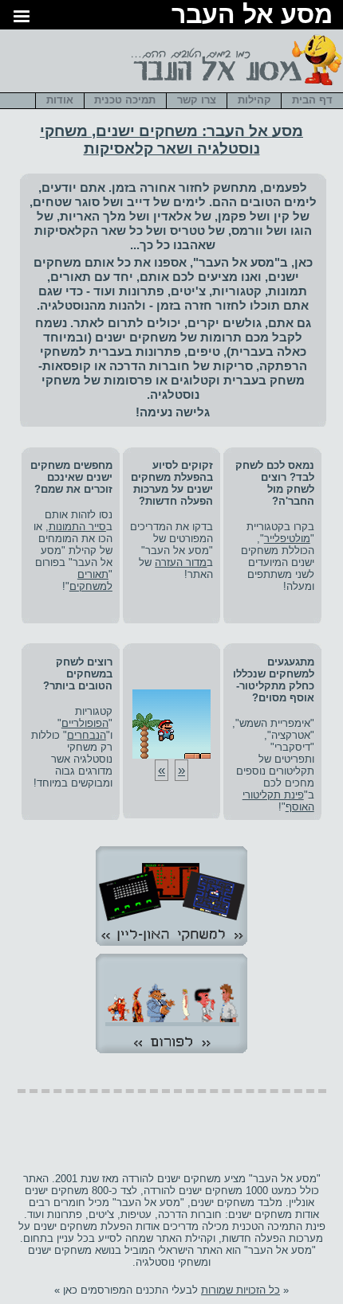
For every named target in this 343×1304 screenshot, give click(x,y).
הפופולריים (84, 723)
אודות (59, 100)
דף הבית (312, 100)
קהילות (254, 100)
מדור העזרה (181, 562)
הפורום (171, 1006)
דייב (138, 202)
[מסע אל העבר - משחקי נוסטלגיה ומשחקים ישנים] (234, 86)
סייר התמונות (77, 527)
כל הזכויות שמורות (240, 1290)
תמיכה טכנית (125, 100)
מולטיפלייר (287, 539)
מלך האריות (93, 216)
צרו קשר (196, 100)
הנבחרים (86, 735)
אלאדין (172, 216)
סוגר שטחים (66, 202)
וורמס (247, 230)
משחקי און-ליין (171, 898)
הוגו (301, 230)
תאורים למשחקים (90, 580)
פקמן (232, 216)
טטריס (187, 230)
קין (282, 216)
